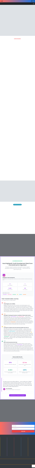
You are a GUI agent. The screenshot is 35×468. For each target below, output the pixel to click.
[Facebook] (0, 1)
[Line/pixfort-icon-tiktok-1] (28, 463)
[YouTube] (1, 1)
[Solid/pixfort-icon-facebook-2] (29, 462)
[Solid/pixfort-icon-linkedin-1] (31, 462)
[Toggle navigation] (34, 3)
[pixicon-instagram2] (28, 462)
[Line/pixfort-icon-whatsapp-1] (29, 463)
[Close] (21, 467)
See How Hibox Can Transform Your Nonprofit (17, 395)
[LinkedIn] (2, 1)
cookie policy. (18, 467)
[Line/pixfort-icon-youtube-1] (33, 462)
